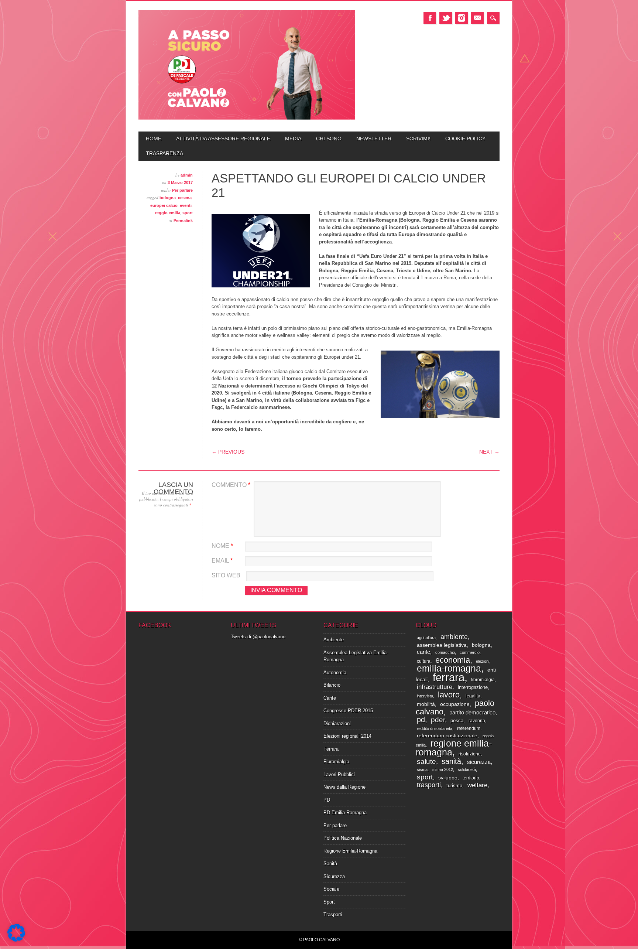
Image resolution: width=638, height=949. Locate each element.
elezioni (482, 661)
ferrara (448, 677)
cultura (424, 661)
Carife (329, 698)
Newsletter (373, 138)
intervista (425, 696)
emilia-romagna (449, 668)
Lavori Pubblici (339, 774)
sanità (451, 761)
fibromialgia (483, 679)
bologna (168, 197)
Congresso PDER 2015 (348, 710)
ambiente (454, 637)
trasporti (429, 785)
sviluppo (447, 778)
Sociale (331, 889)
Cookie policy (465, 138)
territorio (471, 778)
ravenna (477, 720)
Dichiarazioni (337, 723)
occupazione (455, 704)
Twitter (445, 18)
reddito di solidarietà (434, 728)
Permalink (183, 220)
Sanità (330, 863)
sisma (422, 769)
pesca (456, 720)
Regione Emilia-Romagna (350, 851)
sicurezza (479, 762)
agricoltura (426, 637)
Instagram (461, 18)
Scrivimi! (418, 138)
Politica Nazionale (342, 838)
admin (187, 175)
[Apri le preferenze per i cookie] (16, 940)
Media (293, 138)
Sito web (226, 575)
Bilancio (331, 685)
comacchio (445, 652)
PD (326, 800)
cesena (185, 197)
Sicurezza (334, 876)
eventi (186, 205)
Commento (231, 485)
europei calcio (164, 205)
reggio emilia (167, 213)
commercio (470, 652)
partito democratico (472, 712)
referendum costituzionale (447, 735)
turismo (454, 785)
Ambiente (333, 639)
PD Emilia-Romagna (345, 812)
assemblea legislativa (442, 645)
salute (426, 761)
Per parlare (182, 190)
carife (423, 652)
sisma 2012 (442, 769)
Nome (222, 546)
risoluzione (470, 754)
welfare (477, 785)
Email (477, 18)
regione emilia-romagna (454, 748)
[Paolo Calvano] (246, 119)
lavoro (449, 694)
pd (421, 720)
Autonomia (334, 672)
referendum (468, 728)
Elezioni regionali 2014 (347, 736)
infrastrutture (434, 686)
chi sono (329, 138)
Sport (329, 902)
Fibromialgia (336, 761)
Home (153, 138)
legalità (473, 696)
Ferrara (331, 749)
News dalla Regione (344, 787)
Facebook (429, 18)
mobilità (426, 704)
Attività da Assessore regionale (223, 138)
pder (438, 720)
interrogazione (473, 687)
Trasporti (332, 914)
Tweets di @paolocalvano (258, 636)
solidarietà (467, 769)
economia (452, 660)
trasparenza (164, 153)
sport (187, 213)
